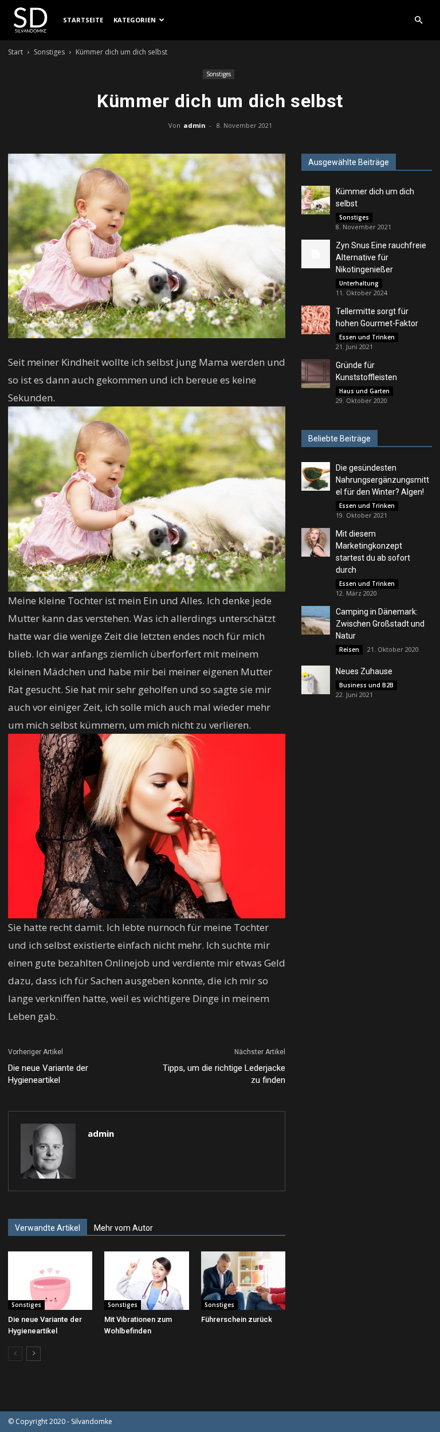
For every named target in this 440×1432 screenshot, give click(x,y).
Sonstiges (49, 52)
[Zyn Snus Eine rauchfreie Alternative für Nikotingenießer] (315, 254)
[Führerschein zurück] (243, 1280)
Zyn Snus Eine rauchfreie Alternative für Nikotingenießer (381, 257)
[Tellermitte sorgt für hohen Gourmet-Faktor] (315, 320)
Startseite (83, 19)
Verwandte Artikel (47, 1228)
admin (194, 125)
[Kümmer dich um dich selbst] (315, 200)
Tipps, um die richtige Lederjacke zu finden (224, 1074)
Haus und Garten (364, 391)
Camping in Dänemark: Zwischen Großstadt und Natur (380, 623)
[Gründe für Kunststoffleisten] (315, 373)
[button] (418, 20)
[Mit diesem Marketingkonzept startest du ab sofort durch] (315, 542)
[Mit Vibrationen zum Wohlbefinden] (146, 1280)
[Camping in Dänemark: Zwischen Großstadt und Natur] (315, 620)
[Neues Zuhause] (315, 680)
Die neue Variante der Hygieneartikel (48, 1074)
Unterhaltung (359, 283)
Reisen (349, 649)
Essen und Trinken (367, 337)
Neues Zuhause (364, 671)
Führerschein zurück (236, 1319)
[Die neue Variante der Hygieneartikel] (50, 1280)
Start (15, 52)
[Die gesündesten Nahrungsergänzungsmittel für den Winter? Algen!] (315, 476)
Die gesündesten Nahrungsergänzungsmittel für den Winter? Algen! (382, 479)
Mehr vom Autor (123, 1228)
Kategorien (134, 19)
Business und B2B (366, 685)
